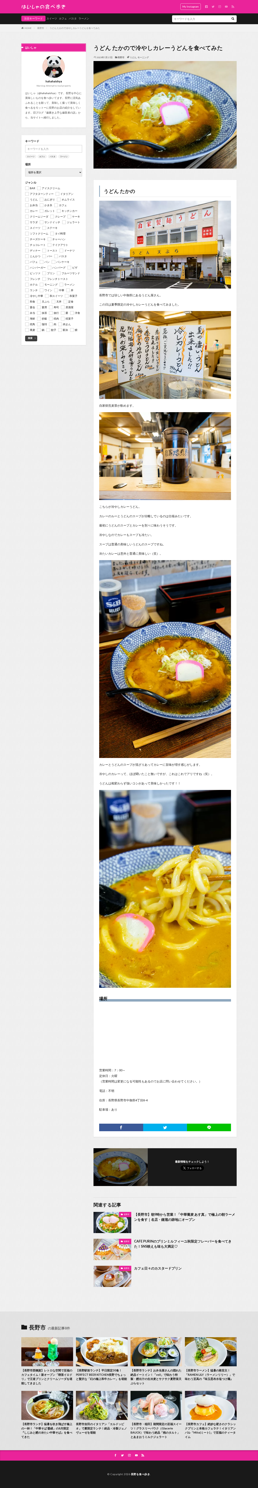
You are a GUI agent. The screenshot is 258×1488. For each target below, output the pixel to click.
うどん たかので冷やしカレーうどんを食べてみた (75, 28)
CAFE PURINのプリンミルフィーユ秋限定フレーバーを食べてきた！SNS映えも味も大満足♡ (183, 1243)
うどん (133, 57)
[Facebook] (121, 1127)
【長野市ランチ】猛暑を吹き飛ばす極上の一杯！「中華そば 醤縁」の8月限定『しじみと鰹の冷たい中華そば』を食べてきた (46, 1430)
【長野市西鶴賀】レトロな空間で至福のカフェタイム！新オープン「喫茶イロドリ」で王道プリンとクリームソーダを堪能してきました (46, 1377)
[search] (233, 18)
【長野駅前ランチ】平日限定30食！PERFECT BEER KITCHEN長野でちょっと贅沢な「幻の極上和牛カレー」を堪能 (101, 1374)
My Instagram (190, 6)
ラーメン (84, 18)
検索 (30, 338)
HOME (28, 28)
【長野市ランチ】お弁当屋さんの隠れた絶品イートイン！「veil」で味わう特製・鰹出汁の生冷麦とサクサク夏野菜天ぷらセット (156, 1377)
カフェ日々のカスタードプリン (158, 1268)
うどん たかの (119, 191)
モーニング (143, 57)
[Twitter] (165, 1127)
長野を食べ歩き (140, 1474)
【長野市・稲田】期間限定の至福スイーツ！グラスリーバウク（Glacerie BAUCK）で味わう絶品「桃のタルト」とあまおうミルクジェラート (156, 1430)
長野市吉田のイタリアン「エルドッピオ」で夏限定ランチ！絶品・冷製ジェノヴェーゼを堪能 (101, 1428)
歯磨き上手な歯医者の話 (60, 112)
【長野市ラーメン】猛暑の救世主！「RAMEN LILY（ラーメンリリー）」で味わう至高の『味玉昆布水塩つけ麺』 (210, 1374)
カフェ (63, 18)
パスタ (73, 18)
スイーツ (51, 18)
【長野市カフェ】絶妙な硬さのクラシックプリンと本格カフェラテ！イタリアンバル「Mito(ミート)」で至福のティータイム (210, 1430)
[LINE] (209, 1127)
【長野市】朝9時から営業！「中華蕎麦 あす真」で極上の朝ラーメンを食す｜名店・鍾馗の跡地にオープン (184, 1217)
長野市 (40, 28)
